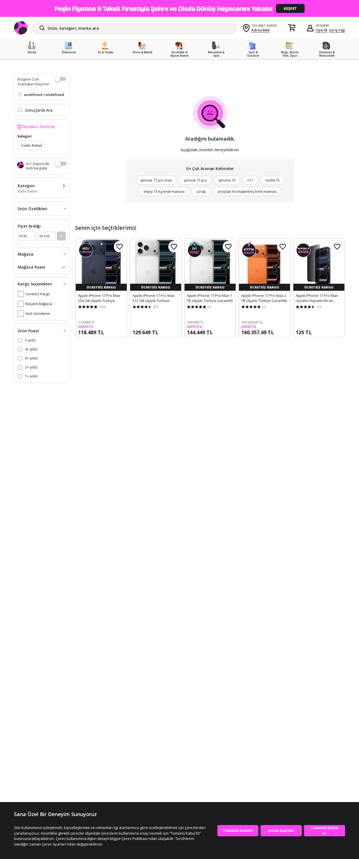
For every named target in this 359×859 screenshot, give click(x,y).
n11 (250, 180)
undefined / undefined (44, 94)
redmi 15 (272, 180)
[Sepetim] (292, 28)
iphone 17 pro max (156, 180)
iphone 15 (227, 180)
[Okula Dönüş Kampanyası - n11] (179, 8)
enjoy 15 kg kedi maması (164, 191)
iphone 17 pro (195, 180)
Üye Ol (322, 30)
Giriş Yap (337, 30)
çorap (201, 191)
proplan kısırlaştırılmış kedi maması (247, 191)
